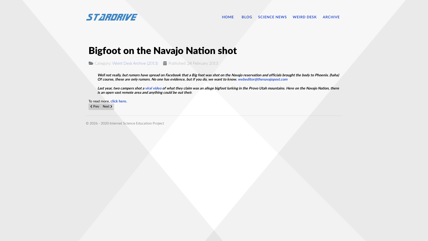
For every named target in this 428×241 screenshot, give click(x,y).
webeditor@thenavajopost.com (262, 79)
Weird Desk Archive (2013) (135, 63)
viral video (153, 88)
